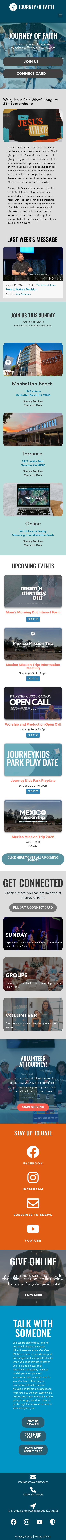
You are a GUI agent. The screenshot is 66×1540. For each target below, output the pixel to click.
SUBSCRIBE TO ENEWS (33, 1215)
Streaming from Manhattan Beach (33, 535)
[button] (60, 15)
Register (33, 619)
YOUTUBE (33, 1241)
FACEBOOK (33, 1164)
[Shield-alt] (52, 1522)
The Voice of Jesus (46, 285)
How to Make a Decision (21, 289)
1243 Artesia (33, 391)
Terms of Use (43, 1536)
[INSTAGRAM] (33, 1177)
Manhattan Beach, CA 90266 (33, 395)
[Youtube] (39, 1522)
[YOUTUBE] (33, 1229)
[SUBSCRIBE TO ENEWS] (33, 1203)
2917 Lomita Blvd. (33, 461)
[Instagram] (27, 1522)
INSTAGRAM (33, 1189)
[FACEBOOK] (33, 1151)
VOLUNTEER (21, 1015)
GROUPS (16, 975)
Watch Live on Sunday (33, 531)
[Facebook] (14, 1522)
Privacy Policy (23, 1536)
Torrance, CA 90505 (33, 465)
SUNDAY (16, 935)
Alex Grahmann (23, 294)
